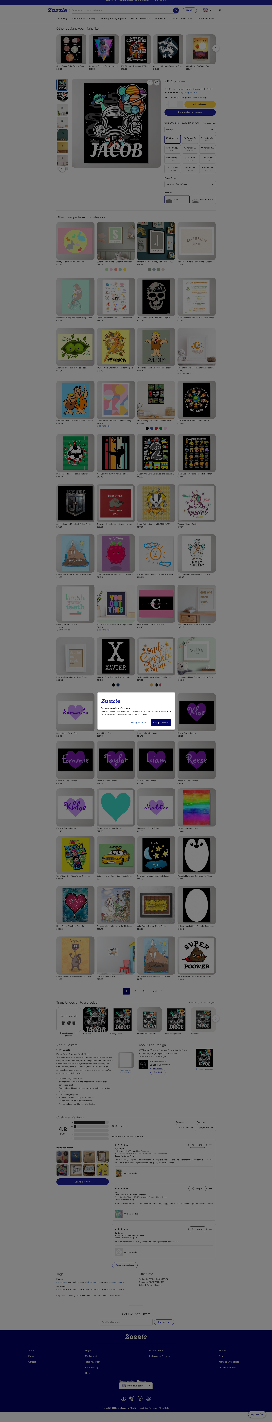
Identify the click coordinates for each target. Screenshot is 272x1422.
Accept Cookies (161, 722)
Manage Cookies (139, 722)
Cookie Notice (136, 711)
